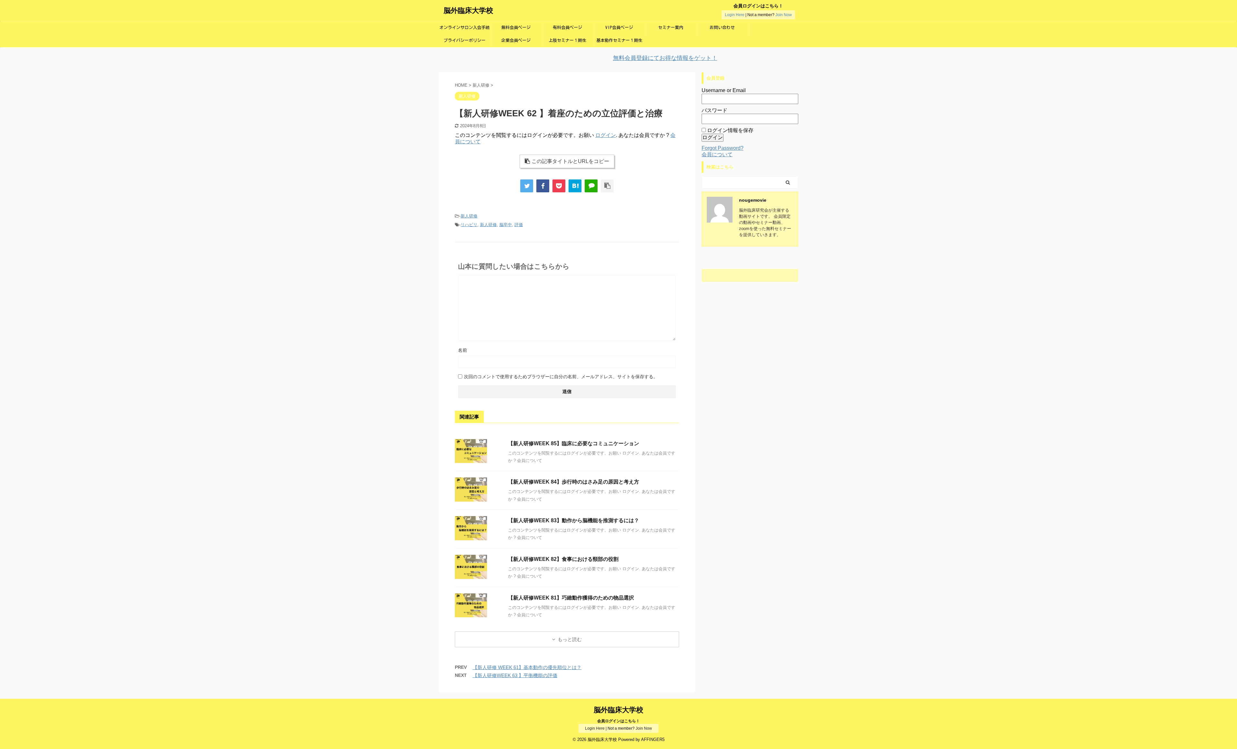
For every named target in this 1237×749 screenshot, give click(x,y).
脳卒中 (505, 224)
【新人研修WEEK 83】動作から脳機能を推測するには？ (573, 520)
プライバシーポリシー (464, 40)
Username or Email (724, 90)
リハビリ (469, 224)
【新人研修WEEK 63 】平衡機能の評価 (515, 675)
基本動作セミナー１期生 (619, 40)
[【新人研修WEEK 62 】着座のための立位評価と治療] (575, 185)
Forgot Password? (722, 148)
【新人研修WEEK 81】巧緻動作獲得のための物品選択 (571, 597)
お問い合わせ (722, 27)
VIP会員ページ (619, 27)
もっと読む (570, 639)
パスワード (714, 110)
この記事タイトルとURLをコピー (570, 161)
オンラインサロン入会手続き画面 (464, 29)
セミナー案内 (670, 27)
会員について (717, 154)
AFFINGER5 (653, 739)
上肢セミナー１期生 (567, 40)
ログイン (605, 135)
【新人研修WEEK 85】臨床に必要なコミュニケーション (573, 443)
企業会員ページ (516, 40)
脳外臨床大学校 (468, 10)
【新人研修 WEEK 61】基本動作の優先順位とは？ (527, 667)
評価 (518, 224)
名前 (462, 350)
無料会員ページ (516, 27)
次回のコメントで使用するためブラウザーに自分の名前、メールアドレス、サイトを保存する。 (561, 376)
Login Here (734, 15)
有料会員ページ (567, 27)
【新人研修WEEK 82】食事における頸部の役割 (563, 559)
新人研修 (469, 216)
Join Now (783, 15)
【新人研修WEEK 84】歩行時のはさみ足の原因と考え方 (573, 482)
